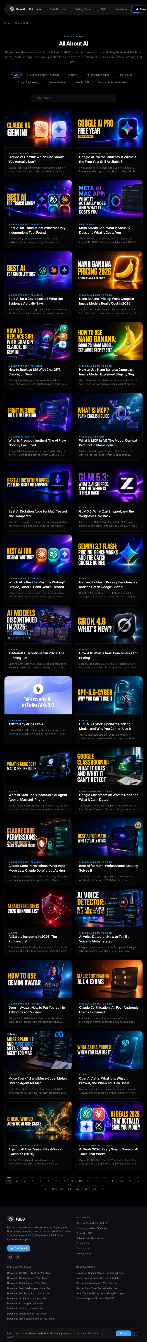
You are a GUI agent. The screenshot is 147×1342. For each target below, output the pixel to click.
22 (77, 1188)
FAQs (103, 9)
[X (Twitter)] (18, 1257)
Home (7, 23)
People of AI (82, 82)
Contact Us (82, 1243)
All (16, 74)
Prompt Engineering (28, 82)
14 (113, 1180)
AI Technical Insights (98, 74)
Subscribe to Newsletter (90, 1238)
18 (44, 1188)
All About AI (35, 9)
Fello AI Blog (73, 36)
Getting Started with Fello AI (92, 1223)
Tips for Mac (125, 74)
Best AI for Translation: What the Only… (98, 1283)
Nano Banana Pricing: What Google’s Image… (101, 1293)
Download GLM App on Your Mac (25, 1308)
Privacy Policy (83, 1253)
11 (88, 1180)
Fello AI (20, 9)
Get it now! (21, 1248)
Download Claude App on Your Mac (27, 1278)
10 (80, 1180)
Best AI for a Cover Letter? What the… (97, 1288)
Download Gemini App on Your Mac (27, 1283)
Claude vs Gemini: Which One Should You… (100, 1272)
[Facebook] (10, 1257)
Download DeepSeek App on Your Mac (29, 1288)
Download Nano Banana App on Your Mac (30, 1318)
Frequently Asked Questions (114, 82)
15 (121, 1180)
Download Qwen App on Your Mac (26, 1313)
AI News (73, 74)
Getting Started (83, 9)
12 (96, 1180)
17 (137, 1180)
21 (69, 1188)
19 (53, 1188)
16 (129, 1180)
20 (61, 1188)
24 (94, 1188)
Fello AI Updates (57, 82)
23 (86, 1188)
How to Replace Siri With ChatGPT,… (96, 1298)
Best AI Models (58, 9)
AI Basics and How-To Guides (43, 74)
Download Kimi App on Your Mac (25, 1303)
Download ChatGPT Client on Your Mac (29, 1272)
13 (104, 1180)
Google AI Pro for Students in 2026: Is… (98, 1278)
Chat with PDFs (85, 1233)
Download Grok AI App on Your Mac (27, 1298)
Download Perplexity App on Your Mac (28, 1293)
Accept (123, 1333)
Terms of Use (83, 1248)
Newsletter (121, 9)
